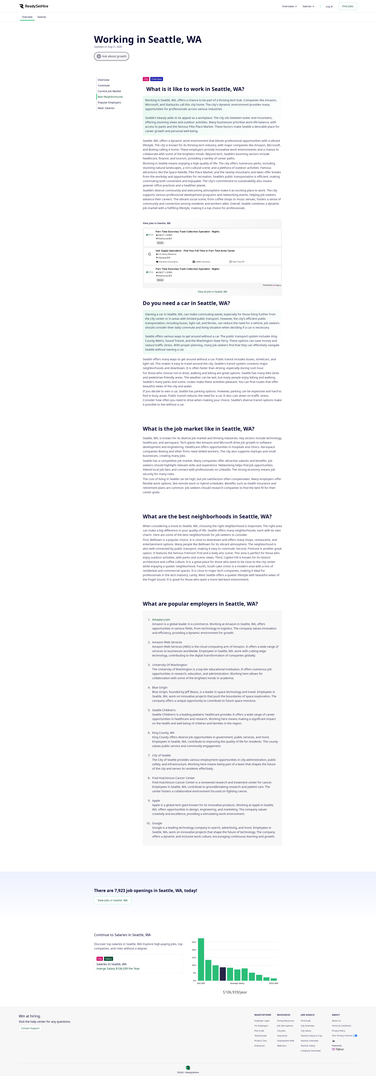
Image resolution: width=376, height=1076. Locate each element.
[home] (33, 6)
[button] (289, 6)
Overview (27, 17)
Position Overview (309, 1041)
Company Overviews (311, 1051)
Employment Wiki (285, 1041)
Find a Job (306, 1021)
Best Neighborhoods (110, 96)
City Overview (307, 1026)
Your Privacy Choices (342, 1035)
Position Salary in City (311, 1036)
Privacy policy (338, 1031)
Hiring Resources (285, 1021)
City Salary (306, 1031)
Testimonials (260, 1036)
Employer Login (262, 1021)
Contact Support (30, 1028)
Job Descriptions (285, 1026)
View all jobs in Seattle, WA (212, 291)
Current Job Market (109, 91)
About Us (336, 1021)
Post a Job (259, 1031)
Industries (282, 1036)
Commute (104, 85)
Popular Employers (109, 102)
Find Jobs (348, 6)
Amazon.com (161, 620)
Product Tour (260, 1041)
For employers (261, 1026)
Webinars (282, 1046)
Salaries (41, 17)
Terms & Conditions (341, 1026)
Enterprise (259, 1046)
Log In (329, 6)
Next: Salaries (106, 108)
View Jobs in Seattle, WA (113, 900)
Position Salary (308, 1046)
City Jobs (281, 1031)
